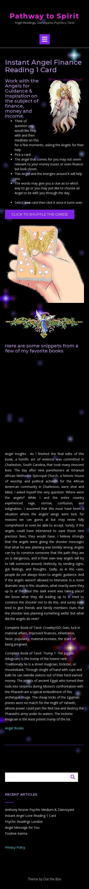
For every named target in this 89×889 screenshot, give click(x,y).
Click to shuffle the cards (40, 214)
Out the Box (52, 879)
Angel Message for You (22, 827)
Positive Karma (16, 833)
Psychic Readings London (24, 821)
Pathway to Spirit (44, 16)
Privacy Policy (15, 847)
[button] (44, 39)
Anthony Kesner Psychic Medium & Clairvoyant (39, 809)
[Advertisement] (44, 402)
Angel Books (14, 728)
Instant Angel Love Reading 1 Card (30, 815)
